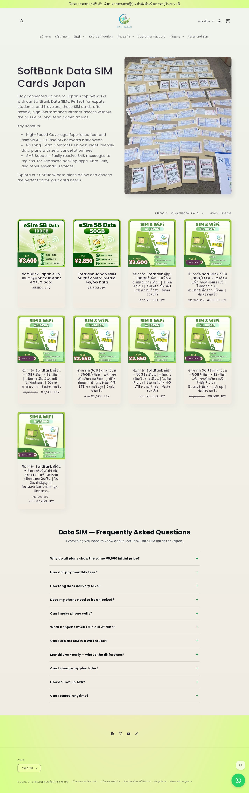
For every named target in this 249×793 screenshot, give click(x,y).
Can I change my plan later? (74, 668)
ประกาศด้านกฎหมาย (181, 781)
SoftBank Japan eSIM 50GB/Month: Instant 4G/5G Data (97, 278)
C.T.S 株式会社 (35, 781)
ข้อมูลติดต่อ (160, 781)
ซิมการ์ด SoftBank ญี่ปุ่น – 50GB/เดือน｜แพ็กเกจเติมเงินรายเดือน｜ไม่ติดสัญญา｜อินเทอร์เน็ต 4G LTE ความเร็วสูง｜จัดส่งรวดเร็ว (152, 380)
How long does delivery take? (75, 586)
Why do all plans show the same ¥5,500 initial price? (95, 558)
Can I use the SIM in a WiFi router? (79, 641)
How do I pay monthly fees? (73, 572)
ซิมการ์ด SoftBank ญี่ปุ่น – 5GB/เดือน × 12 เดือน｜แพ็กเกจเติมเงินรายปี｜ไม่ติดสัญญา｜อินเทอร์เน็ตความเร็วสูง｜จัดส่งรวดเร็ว (207, 380)
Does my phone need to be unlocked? (82, 600)
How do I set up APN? (67, 682)
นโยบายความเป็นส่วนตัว (84, 781)
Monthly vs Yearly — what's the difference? (87, 655)
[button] (22, 21)
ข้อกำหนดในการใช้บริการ (137, 781)
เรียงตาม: (161, 213)
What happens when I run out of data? (83, 627)
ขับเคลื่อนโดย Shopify (56, 781)
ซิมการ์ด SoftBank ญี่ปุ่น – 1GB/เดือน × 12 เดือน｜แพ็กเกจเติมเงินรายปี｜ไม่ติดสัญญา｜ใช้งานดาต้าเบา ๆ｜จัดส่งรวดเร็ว (41, 378)
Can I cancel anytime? (69, 696)
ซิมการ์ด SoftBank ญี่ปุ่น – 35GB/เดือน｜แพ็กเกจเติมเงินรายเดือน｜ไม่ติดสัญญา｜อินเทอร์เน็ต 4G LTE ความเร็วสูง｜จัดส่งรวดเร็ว (96, 380)
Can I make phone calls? (71, 613)
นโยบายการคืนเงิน (110, 781)
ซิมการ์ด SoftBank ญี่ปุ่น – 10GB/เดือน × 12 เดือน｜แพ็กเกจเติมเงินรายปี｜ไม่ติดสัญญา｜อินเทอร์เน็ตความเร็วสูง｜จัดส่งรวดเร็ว (207, 284)
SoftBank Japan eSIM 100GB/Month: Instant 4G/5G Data (41, 278)
